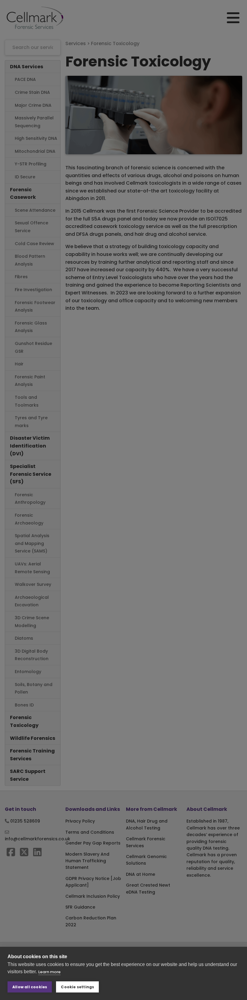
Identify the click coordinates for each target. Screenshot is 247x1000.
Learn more (49, 972)
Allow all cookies (29, 986)
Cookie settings (77, 986)
